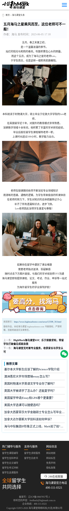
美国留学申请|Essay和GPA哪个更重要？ (29, 397)
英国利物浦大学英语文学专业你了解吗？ (30, 383)
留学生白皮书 (31, 458)
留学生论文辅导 (10, 463)
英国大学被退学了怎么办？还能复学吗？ (30, 390)
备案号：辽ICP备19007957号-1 (34, 497)
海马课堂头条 (18, 15)
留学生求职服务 (32, 453)
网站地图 (50, 453)
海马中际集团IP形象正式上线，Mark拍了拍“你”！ (34, 426)
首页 (8, 15)
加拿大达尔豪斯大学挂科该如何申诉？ (28, 419)
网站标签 (50, 458)
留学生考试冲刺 (10, 467)
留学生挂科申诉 (10, 458)
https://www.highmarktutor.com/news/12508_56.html (37, 322)
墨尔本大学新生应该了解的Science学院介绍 (31, 369)
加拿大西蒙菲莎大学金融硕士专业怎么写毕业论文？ (34, 412)
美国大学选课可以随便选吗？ (23, 405)
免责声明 (50, 463)
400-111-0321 (53, 487)
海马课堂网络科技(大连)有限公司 (45, 508)
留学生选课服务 (10, 472)
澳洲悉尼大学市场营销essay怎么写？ (27, 376)
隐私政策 (50, 467)
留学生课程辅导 (10, 453)
